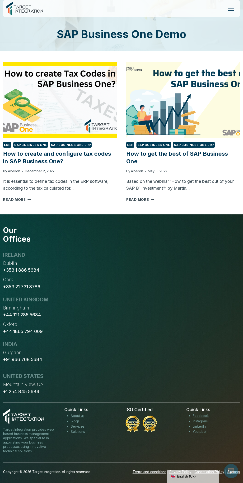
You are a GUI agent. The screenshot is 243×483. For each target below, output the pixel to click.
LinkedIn (199, 426)
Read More (17, 200)
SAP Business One (30, 145)
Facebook (201, 416)
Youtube (199, 432)
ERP (7, 145)
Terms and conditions (149, 472)
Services (77, 426)
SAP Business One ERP (71, 145)
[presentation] (60, 100)
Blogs (75, 421)
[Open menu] (231, 9)
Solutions (78, 432)
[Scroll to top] (231, 462)
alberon (14, 171)
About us (77, 416)
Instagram (200, 421)
